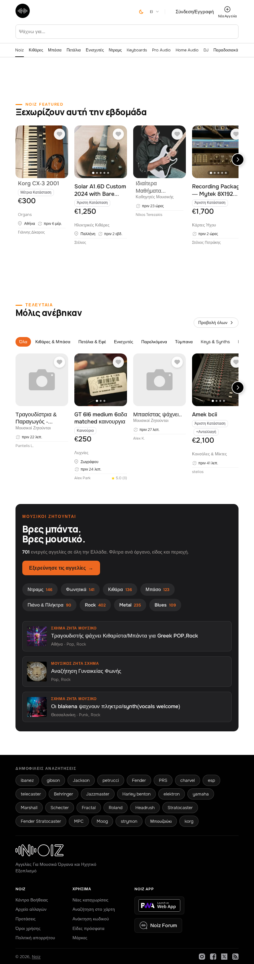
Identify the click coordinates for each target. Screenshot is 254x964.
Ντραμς (115, 50)
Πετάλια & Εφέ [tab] (92, 341)
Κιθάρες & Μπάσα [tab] (52, 341)
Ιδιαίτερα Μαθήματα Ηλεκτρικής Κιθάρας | (149, 187)
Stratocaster (180, 807)
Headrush (145, 807)
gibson (53, 780)
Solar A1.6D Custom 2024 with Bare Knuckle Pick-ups (100, 190)
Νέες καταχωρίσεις (90, 900)
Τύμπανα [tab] (184, 341)
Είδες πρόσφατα (88, 928)
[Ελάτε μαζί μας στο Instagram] (202, 956)
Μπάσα (55, 50)
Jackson (81, 780)
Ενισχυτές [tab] (123, 341)
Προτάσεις (25, 919)
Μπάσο (157, 589)
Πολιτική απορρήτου (35, 937)
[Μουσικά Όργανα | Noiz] (22, 16)
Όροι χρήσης (28, 928)
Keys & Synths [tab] (215, 341)
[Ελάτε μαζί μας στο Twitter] (224, 956)
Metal (130, 605)
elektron (172, 794)
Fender (139, 780)
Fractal (89, 807)
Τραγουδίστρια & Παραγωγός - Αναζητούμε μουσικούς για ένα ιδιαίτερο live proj (37, 418)
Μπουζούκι (161, 821)
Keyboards (137, 50)
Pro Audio (161, 50)
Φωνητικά (80, 589)
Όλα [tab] (23, 341)
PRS (163, 780)
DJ (206, 50)
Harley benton (136, 794)
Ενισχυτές (95, 50)
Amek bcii (204, 414)
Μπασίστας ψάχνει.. (157, 414)
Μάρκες (79, 937)
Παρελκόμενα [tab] (154, 341)
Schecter (59, 807)
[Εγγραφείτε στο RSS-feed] (235, 956)
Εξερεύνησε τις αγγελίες (61, 568)
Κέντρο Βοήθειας (31, 900)
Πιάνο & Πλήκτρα (49, 605)
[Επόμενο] (238, 159)
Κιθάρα (120, 589)
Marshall (29, 807)
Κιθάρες (36, 50)
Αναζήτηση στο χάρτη (93, 909)
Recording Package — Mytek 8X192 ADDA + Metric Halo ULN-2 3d (218, 190)
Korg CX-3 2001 (38, 183)
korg (189, 821)
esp (211, 780)
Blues (165, 605)
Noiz (19, 50)
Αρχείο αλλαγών (30, 909)
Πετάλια (74, 50)
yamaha (201, 794)
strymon (129, 821)
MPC (79, 821)
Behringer (63, 794)
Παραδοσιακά (225, 50)
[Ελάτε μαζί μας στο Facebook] (213, 956)
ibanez (27, 780)
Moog (102, 821)
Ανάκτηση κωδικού (90, 919)
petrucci (111, 780)
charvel (187, 780)
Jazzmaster (97, 794)
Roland (115, 807)
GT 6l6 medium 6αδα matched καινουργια (100, 418)
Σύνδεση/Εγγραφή (195, 12)
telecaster (31, 794)
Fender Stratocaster (41, 821)
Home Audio (187, 50)
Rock (95, 605)
